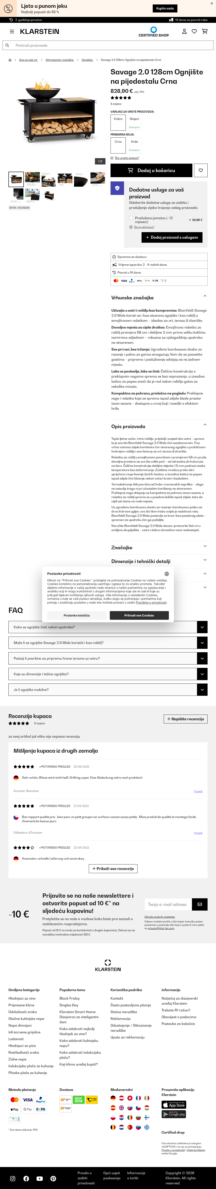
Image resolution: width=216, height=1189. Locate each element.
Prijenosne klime (21, 1005)
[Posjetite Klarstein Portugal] (129, 1127)
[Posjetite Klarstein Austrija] (121, 1098)
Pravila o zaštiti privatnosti (86, 1178)
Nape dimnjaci (20, 1025)
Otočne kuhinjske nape (26, 1018)
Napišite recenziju (187, 719)
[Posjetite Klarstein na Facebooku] (26, 1178)
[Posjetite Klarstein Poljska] (113, 1117)
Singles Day (68, 1005)
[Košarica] (205, 31)
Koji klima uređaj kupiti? (78, 1064)
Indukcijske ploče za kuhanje (31, 1066)
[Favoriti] (194, 31)
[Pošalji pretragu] (7, 45)
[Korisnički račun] (184, 31)
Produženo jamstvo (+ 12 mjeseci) (154, 220)
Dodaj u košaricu (155, 170)
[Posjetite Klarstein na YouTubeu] (39, 1178)
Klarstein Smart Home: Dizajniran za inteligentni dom (79, 1017)
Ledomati (16, 1039)
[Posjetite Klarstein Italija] (146, 1098)
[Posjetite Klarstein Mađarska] (146, 1107)
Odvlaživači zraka (22, 1012)
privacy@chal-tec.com (161, 928)
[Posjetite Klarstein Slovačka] (129, 1107)
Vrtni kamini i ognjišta (60, 60)
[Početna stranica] (13, 60)
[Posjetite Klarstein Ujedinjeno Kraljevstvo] (121, 1107)
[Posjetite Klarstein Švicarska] (129, 1098)
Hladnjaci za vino (21, 998)
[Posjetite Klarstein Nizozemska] (121, 1127)
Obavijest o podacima (179, 1017)
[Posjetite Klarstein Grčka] (146, 1127)
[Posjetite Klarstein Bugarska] (138, 1117)
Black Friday (69, 998)
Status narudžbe (124, 1012)
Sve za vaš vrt (28, 60)
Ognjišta (87, 60)
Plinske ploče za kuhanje (27, 1073)
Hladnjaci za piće (22, 1046)
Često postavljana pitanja (131, 1005)
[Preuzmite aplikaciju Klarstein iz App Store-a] (174, 1105)
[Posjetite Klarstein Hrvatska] (121, 1117)
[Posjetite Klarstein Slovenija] (138, 1127)
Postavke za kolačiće (178, 1024)
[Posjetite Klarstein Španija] (113, 1107)
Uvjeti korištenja (196, 1150)
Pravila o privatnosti (173, 1150)
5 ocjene (116, 103)
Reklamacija (121, 1018)
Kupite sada (165, 8)
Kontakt (117, 998)
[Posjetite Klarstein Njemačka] (113, 1098)
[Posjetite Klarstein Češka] (138, 1107)
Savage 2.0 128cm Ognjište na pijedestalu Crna (131, 60)
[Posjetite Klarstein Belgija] (113, 1127)
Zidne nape (17, 1059)
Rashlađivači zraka (23, 1052)
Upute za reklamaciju (127, 1037)
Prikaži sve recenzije (115, 868)
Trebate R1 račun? (176, 1010)
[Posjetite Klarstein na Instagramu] (12, 1178)
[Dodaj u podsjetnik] (201, 170)
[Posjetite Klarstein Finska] (146, 1117)
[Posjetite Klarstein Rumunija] (129, 1117)
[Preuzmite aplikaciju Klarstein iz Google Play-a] (174, 1114)
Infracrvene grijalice (24, 1032)
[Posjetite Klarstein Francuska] (138, 1098)
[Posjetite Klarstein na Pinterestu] (53, 1178)
